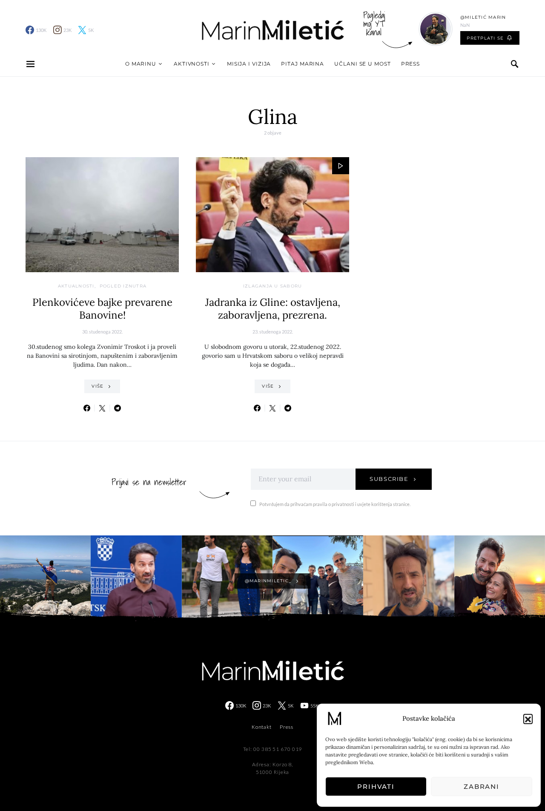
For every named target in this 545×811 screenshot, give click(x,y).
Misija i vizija (249, 63)
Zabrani (481, 786)
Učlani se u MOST (362, 63)
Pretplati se (485, 38)
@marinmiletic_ (268, 581)
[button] (528, 718)
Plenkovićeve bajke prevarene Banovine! (102, 309)
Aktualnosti (76, 286)
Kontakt (262, 727)
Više (97, 386)
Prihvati (376, 786)
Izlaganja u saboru (272, 286)
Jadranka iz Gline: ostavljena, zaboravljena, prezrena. (272, 309)
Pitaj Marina (302, 63)
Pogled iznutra (123, 286)
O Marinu (140, 63)
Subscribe (389, 478)
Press (410, 63)
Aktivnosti (191, 63)
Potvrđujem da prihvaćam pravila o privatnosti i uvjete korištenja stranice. (334, 504)
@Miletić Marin (483, 17)
